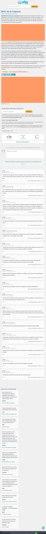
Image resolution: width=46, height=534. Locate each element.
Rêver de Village (5, 526)
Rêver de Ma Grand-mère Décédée (9, 447)
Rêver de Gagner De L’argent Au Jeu (9, 414)
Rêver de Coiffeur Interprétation (8, 402)
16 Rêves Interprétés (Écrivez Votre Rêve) (9, 13)
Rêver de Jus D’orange (6, 514)
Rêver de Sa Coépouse (11, 11)
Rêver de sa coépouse (14, 15)
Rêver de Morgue (5, 426)
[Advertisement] (23, 32)
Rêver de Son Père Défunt (7, 474)
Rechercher (34, 6)
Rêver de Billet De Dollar (7, 490)
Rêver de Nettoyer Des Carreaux (8, 461)
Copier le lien (23, 163)
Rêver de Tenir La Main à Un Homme (9, 501)
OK (36, 533)
